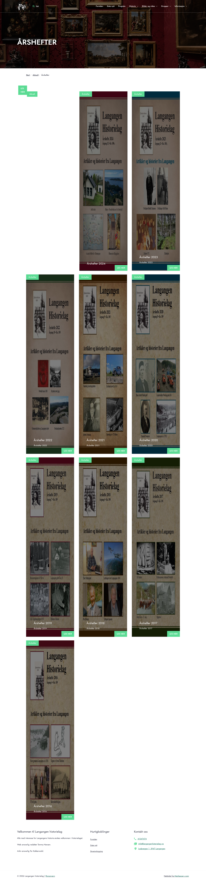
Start (28, 75)
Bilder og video (148, 6)
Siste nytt (110, 6)
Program (121, 6)
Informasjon (180, 6)
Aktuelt (36, 75)
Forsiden (99, 6)
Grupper (164, 6)
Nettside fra (176, 876)
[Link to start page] (21, 6)
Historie (132, 6)
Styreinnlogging (96, 851)
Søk (37, 6)
